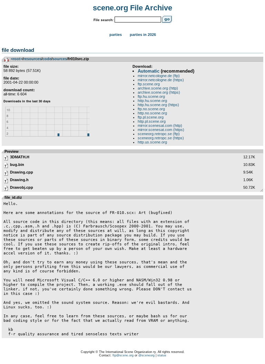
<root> (16, 59)
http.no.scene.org (152, 113)
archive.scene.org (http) (158, 88)
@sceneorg (146, 355)
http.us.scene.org (152, 142)
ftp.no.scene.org (151, 109)
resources (32, 59)
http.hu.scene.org (152, 101)
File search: (104, 20)
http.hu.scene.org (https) (158, 105)
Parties (115, 34)
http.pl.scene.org (152, 121)
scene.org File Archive (132, 7)
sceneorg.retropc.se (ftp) (159, 134)
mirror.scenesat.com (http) (160, 125)
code (46, 59)
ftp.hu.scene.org (151, 96)
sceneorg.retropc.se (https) (161, 138)
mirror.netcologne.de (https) (161, 80)
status (161, 355)
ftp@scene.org (123, 355)
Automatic (148, 71)
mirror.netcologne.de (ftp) (159, 76)
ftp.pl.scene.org (151, 117)
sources (59, 59)
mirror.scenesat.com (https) (161, 130)
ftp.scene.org (149, 84)
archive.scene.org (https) (159, 92)
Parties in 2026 (143, 34)
